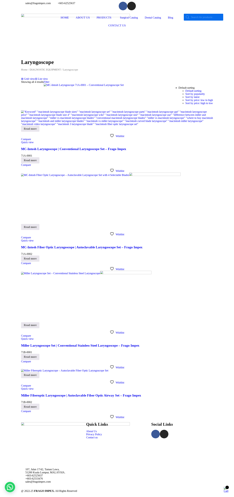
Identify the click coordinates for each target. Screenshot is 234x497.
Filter (46, 81)
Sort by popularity (195, 93)
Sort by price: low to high (199, 100)
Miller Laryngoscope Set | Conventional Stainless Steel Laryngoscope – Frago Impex (80, 345)
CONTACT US (117, 25)
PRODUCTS (104, 17)
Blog (170, 17)
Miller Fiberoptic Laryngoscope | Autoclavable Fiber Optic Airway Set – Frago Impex (81, 395)
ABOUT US (83, 17)
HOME (65, 17)
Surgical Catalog (129, 17)
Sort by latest (192, 97)
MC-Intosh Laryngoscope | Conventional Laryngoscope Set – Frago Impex (73, 149)
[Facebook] (123, 6)
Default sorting (193, 90)
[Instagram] (131, 6)
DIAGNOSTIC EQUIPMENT (45, 69)
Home (24, 69)
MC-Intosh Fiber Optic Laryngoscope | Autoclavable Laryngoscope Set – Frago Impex (82, 247)
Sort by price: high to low (199, 103)
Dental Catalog (153, 17)
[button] (10, 487)
